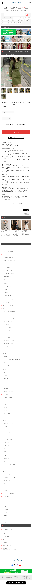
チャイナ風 (5, 22)
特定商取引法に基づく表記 (9, 549)
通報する (27, 213)
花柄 (22, 20)
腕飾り (5, 407)
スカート (6, 372)
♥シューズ (5, 381)
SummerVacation (6, 20)
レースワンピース (8, 321)
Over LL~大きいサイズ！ (9, 311)
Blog (4, 533)
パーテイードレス (8, 286)
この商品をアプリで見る (16, 203)
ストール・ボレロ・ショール (10, 432)
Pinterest (5, 542)
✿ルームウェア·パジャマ (8, 493)
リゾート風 (27, 18)
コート (5, 426)
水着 (27, 20)
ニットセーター (7, 362)
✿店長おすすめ (6, 471)
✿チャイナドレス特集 (8, 299)
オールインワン (7, 378)
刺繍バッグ (6, 442)
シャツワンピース (8, 346)
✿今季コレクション (7, 279)
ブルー (5, 512)
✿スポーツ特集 (6, 474)
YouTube (5, 539)
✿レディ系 (6, 366)
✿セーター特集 (6, 468)
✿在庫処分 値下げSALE (8, 251)
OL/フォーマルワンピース (10, 318)
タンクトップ (7, 480)
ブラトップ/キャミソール (10, 477)
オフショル (16, 20)
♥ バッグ (4, 436)
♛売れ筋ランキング (7, 248)
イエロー (6, 515)
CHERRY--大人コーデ (9, 270)
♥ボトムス (5, 369)
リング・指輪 (7, 413)
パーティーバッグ (8, 439)
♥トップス (5, 353)
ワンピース (12, 22)
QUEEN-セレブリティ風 (9, 260)
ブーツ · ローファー (8, 391)
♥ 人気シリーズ (6, 254)
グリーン (6, 522)
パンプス (6, 385)
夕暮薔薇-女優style (8, 257)
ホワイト (6, 506)
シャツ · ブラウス (8, 356)
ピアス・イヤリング (8, 397)
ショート (6, 292)
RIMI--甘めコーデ (8, 267)
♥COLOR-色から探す (7, 496)
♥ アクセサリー (6, 394)
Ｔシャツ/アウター (8, 483)
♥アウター (5, 420)
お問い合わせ (6, 536)
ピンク (5, 499)
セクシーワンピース (8, 315)
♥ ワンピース (6, 308)
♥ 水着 (4, 417)
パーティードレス (18, 18)
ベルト (5, 455)
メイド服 (6, 350)
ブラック (6, 503)
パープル (6, 509)
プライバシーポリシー (8, 545)
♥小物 (4, 448)
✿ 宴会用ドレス (6, 283)
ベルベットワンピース (9, 330)
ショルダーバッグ (8, 445)
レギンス (6, 487)
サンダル (6, 388)
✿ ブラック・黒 (7, 295)
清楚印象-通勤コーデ (8, 276)
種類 (2, 109)
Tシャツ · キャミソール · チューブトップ (13, 359)
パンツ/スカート (8, 490)
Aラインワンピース (8, 334)
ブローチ (6, 404)
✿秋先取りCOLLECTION (8, 305)
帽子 (5, 452)
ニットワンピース (8, 327)
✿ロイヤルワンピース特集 (9, 464)
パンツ (5, 375)
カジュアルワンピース (9, 343)
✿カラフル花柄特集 (7, 302)
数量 (2, 116)
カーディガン (7, 429)
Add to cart (16, 132)
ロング (5, 289)
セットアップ (7, 324)
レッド (5, 519)
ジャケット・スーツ (8, 423)
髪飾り (5, 410)
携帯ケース (6, 458)
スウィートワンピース (9, 340)
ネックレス (6, 401)
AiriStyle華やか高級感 (9, 273)
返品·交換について (7, 529)
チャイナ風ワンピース (9, 337)
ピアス (19, 22)
